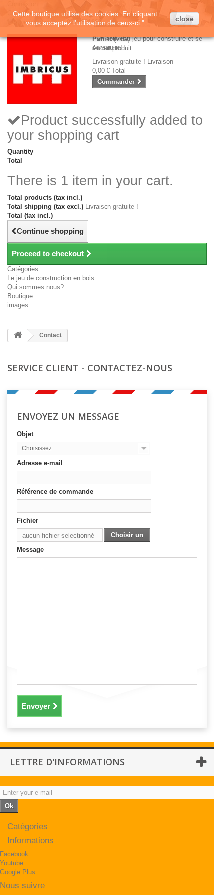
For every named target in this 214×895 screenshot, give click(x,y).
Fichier (27, 520)
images (17, 305)
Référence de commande (55, 491)
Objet (25, 434)
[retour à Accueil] (17, 335)
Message (30, 549)
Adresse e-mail (40, 463)
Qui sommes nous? (35, 287)
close (184, 19)
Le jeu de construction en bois (50, 278)
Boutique (20, 296)
